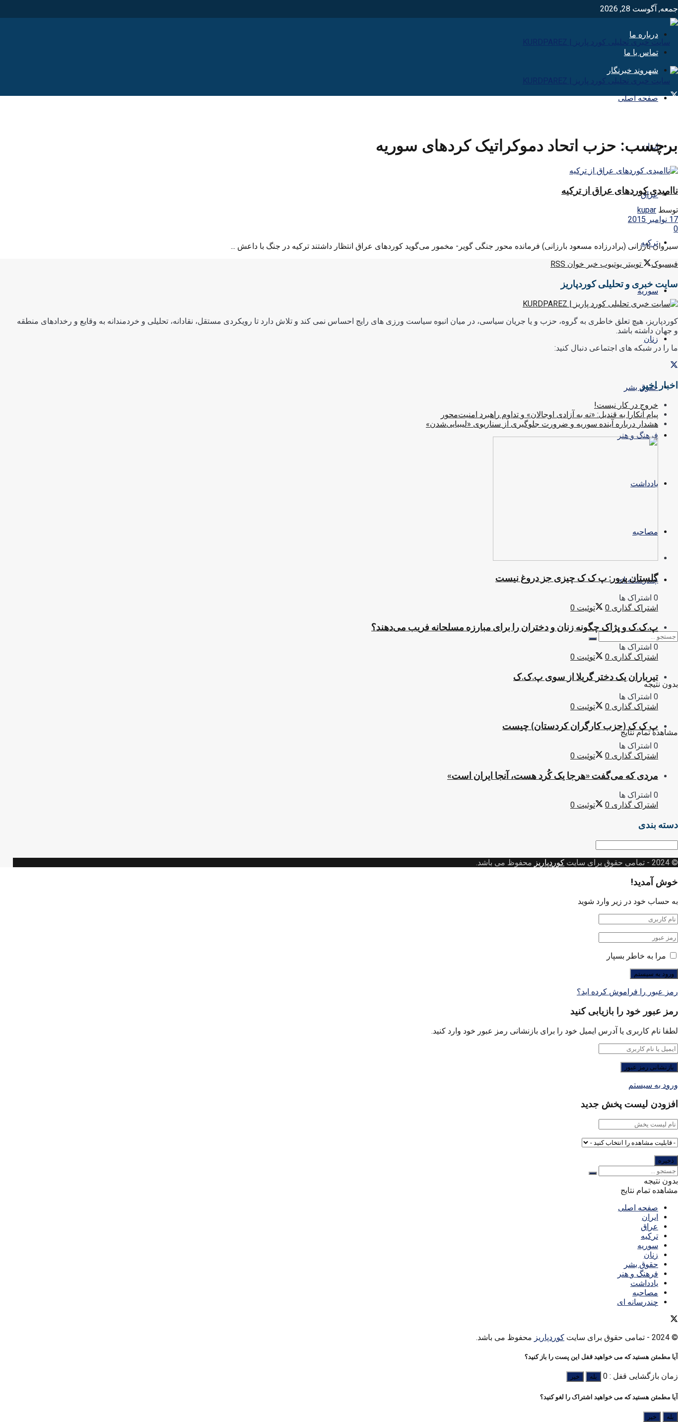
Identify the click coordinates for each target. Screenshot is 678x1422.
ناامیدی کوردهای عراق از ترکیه (619, 190)
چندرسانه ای (637, 1302)
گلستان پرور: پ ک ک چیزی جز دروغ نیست (576, 578)
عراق (649, 1226)
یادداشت (644, 1283)
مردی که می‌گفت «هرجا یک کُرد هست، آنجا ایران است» (552, 775)
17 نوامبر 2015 (653, 219)
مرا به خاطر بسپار (636, 956)
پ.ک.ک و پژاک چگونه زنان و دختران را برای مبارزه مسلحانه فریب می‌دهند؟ (514, 627)
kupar (646, 210)
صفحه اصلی (638, 98)
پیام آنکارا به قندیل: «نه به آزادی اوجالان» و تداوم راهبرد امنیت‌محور (549, 414)
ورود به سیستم (653, 1085)
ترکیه (649, 1236)
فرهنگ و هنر (637, 435)
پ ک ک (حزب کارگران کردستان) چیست (580, 726)
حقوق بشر (641, 1264)
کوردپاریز (549, 862)
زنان (651, 339)
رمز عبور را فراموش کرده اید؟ (627, 991)
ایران (650, 1217)
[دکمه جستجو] (593, 638)
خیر (575, 1376)
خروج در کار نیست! (626, 405)
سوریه (647, 291)
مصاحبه (645, 1292)
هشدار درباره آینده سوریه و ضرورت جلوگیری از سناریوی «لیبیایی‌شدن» (542, 424)
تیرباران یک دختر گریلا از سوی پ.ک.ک (585, 676)
